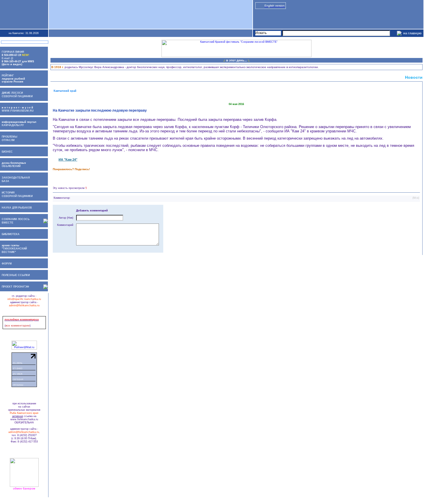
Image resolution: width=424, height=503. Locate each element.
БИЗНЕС (7, 151)
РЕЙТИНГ (8, 75)
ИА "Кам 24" (68, 159)
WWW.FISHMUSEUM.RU (18, 110)
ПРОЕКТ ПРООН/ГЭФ (15, 286)
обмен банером (24, 488)
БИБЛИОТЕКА (11, 234)
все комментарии (17, 325)
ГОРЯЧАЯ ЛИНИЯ (13, 51)
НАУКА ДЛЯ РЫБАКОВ (17, 207)
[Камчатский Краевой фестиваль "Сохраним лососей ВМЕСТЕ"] (237, 56)
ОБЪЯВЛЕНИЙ (10, 166)
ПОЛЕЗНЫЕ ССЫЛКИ (16, 275)
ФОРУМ (7, 263)
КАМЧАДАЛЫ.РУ (13, 125)
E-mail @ (7, 58)
